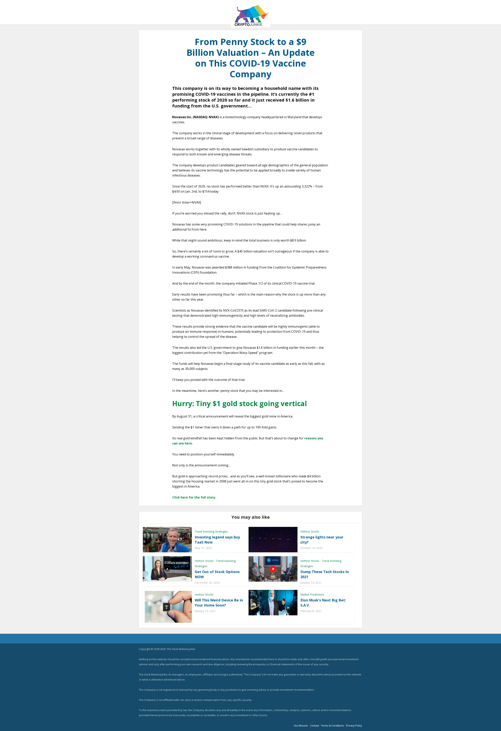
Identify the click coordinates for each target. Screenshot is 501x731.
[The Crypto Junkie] (250, 15)
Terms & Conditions (332, 725)
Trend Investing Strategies (211, 531)
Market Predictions (312, 594)
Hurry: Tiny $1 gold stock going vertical (239, 403)
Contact (314, 725)
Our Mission (301, 725)
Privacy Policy (354, 725)
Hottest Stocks (309, 531)
